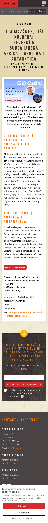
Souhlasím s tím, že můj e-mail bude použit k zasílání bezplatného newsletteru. (24, 393)
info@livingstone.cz (16, 448)
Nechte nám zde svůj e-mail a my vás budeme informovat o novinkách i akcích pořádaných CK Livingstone (24, 353)
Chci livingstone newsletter (25, 384)
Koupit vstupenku (15, 267)
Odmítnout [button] (24, 513)
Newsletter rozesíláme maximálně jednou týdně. (24, 367)
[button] (24, 518)
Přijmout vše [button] (24, 506)
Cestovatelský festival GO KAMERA (16, 11)
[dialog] (24, 504)
